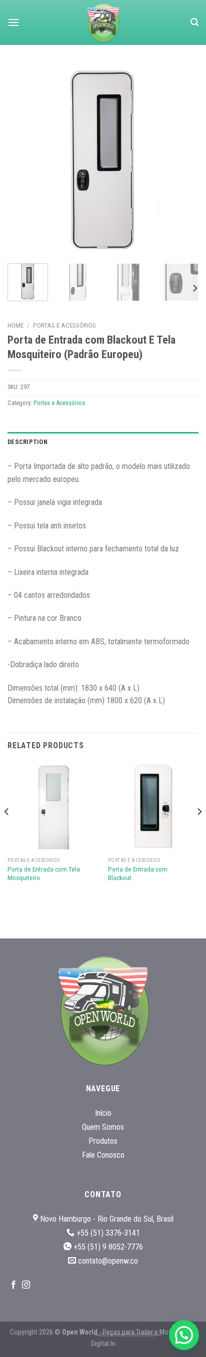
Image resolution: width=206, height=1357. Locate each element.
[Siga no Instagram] (26, 1285)
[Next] (182, 160)
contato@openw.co (108, 1261)
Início (103, 1113)
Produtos (103, 1141)
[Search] (194, 22)
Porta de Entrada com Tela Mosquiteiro (44, 873)
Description (28, 442)
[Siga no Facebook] (14, 1285)
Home (16, 325)
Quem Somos (103, 1127)
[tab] (103, 442)
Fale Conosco (103, 1155)
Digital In (103, 1344)
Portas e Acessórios (64, 325)
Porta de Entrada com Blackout (138, 873)
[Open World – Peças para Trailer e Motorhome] (103, 22)
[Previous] (24, 160)
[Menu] (14, 22)
